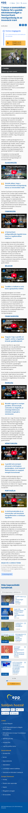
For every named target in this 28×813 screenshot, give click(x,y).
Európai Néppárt (8, 723)
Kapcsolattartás (7, 761)
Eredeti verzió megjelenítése (16, 43)
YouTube (20, 709)
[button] (25, 70)
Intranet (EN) (6, 742)
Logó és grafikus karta (9, 746)
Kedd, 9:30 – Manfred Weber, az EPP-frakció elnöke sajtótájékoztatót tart (19, 612)
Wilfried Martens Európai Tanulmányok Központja (14, 734)
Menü (13, 3)
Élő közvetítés (7, 795)
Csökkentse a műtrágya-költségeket (19, 625)
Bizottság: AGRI (8, 574)
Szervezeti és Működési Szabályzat (13, 772)
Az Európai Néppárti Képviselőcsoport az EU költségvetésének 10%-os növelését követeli (19, 651)
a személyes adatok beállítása (11, 768)
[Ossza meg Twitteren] (23, 25)
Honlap (5, 779)
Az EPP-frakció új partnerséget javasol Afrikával (19, 599)
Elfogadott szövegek (9, 791)
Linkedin (6, 713)
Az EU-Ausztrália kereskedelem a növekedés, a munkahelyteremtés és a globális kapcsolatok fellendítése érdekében (18, 668)
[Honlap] (4, 3)
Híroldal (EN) (6, 753)
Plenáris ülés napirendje (10, 783)
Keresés (25, 3)
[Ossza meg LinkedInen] (26, 25)
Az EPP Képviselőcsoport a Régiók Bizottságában (12, 728)
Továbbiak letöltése (15, 683)
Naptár (5, 787)
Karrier (5, 757)
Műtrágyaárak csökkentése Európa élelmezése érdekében (19, 637)
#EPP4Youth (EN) (8, 739)
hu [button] (18, 3)
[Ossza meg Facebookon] (20, 25)
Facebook (6, 709)
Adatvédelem (6, 765)
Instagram (15, 713)
